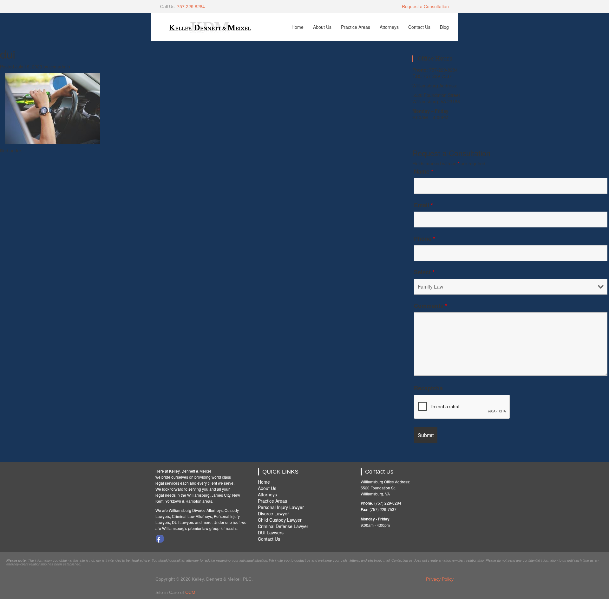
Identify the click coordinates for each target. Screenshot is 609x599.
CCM (190, 592)
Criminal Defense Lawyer (283, 526)
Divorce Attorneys (207, 510)
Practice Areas (355, 27)
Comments (430, 306)
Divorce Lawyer (273, 513)
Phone (424, 238)
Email (423, 205)
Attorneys (389, 27)
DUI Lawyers (271, 532)
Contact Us (419, 27)
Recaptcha (428, 388)
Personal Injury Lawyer (281, 507)
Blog (444, 27)
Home (297, 27)
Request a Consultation (425, 6)
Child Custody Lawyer (280, 520)
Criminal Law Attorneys (192, 516)
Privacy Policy (440, 579)
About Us (322, 27)
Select (424, 272)
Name (423, 171)
